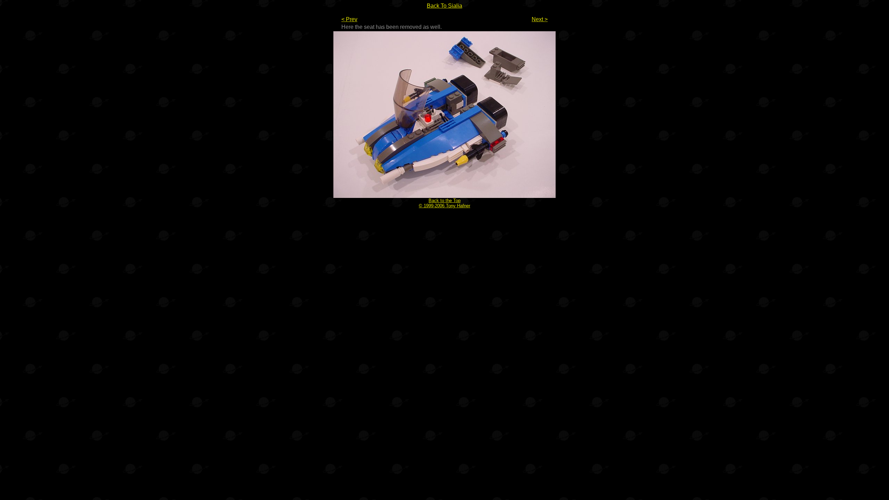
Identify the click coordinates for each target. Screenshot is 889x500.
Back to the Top (444, 200)
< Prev (349, 19)
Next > (540, 19)
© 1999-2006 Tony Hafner (444, 205)
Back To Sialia (444, 6)
